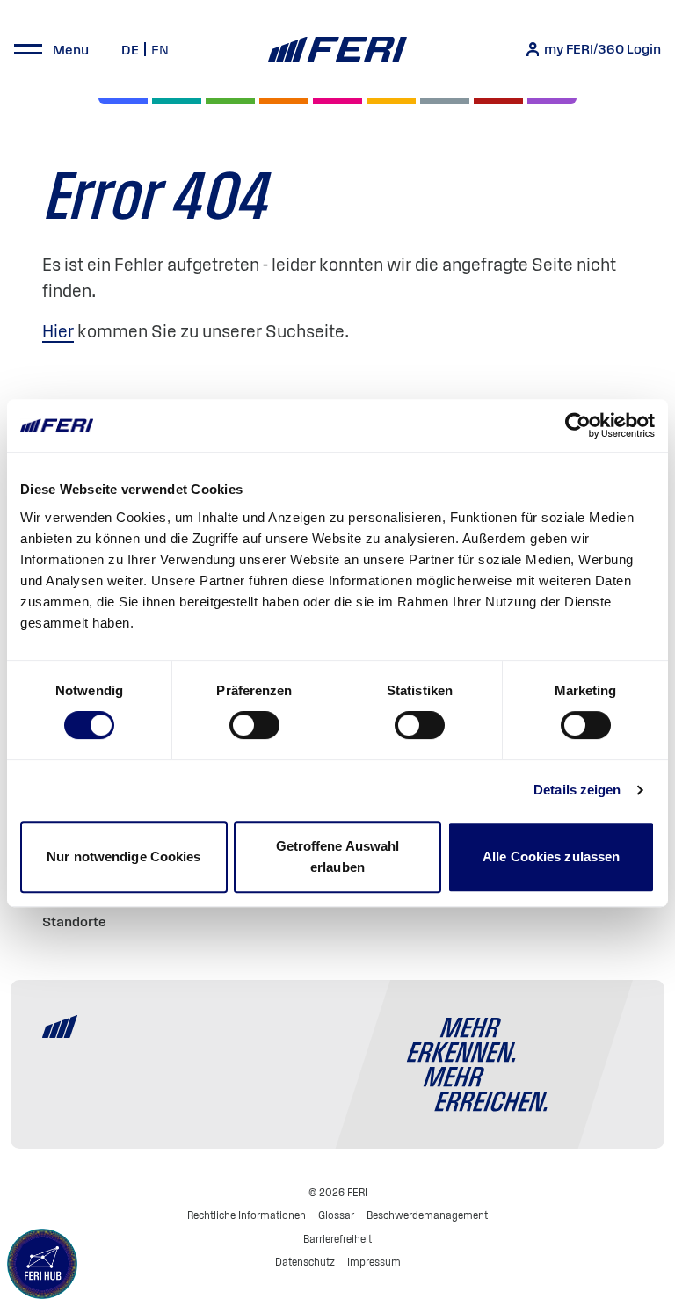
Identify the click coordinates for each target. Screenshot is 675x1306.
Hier (58, 331)
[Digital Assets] (337, 101)
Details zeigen (577, 789)
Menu (71, 49)
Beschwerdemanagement (427, 1215)
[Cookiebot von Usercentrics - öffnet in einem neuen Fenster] (578, 425)
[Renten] (230, 101)
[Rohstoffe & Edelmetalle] (498, 101)
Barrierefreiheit (337, 1238)
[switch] (254, 725)
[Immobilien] (552, 101)
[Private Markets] (176, 101)
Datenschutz (305, 1261)
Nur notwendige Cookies (123, 856)
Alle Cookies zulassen (551, 856)
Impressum (374, 1261)
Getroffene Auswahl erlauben (338, 856)
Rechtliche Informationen (246, 1215)
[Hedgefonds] (391, 101)
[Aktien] (123, 101)
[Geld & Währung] (444, 101)
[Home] (337, 49)
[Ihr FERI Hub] (42, 1264)
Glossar (336, 1215)
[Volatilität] (283, 101)
